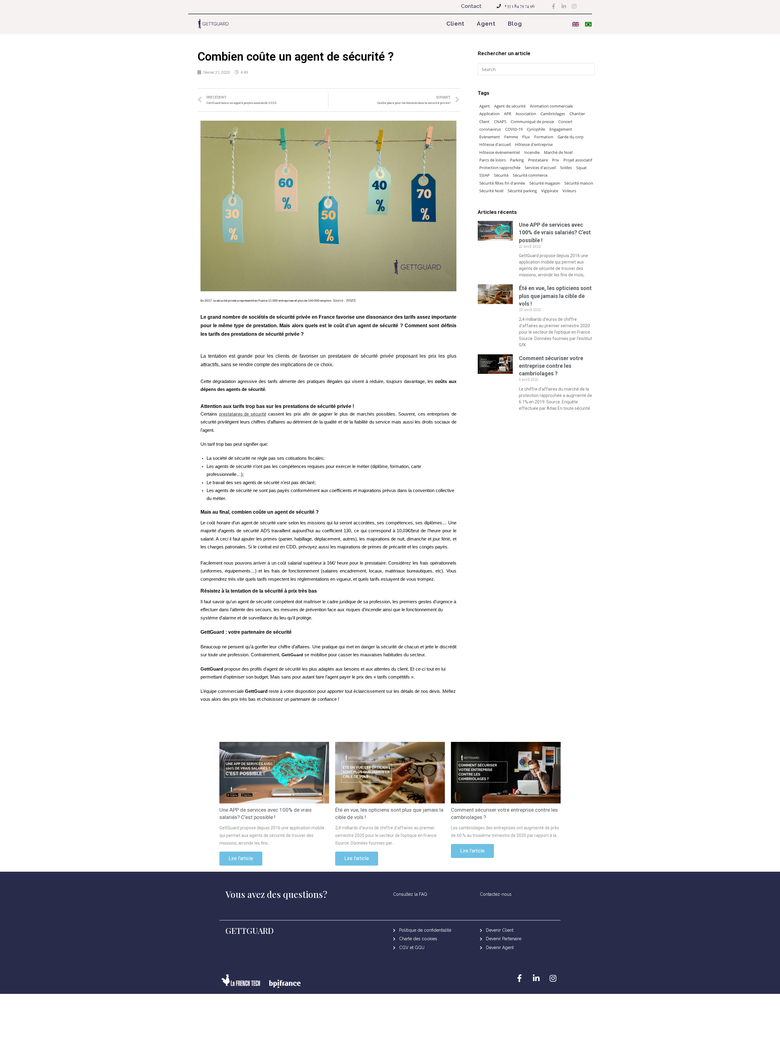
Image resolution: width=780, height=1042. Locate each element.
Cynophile (536, 129)
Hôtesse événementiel (499, 152)
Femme (511, 137)
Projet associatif (577, 160)
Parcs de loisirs (492, 160)
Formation (543, 137)
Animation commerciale (551, 106)
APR (507, 113)
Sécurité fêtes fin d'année (502, 183)
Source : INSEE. (345, 300)
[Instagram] (574, 6)
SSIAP (484, 175)
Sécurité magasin (544, 183)
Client (455, 23)
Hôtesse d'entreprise (534, 144)
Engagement (560, 129)
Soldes (566, 167)
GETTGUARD (249, 930)
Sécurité (501, 175)
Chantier (577, 113)
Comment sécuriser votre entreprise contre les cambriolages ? (551, 366)
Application (489, 113)
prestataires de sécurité (242, 414)
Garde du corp (570, 137)
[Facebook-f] (553, 6)
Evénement (489, 137)
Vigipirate (549, 190)
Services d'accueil (540, 167)
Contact (471, 6)
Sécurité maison (578, 183)
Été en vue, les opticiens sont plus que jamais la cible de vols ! (555, 296)
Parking (517, 160)
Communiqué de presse (532, 121)
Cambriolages (553, 113)
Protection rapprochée (499, 167)
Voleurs (569, 190)
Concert (565, 121)
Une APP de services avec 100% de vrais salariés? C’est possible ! (555, 232)
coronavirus (490, 129)
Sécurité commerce (530, 175)
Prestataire (538, 160)
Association (526, 113)
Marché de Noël (558, 152)
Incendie (532, 152)
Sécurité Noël (491, 190)
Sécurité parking (522, 190)
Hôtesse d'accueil (495, 144)
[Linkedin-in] (564, 6)
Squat (581, 167)
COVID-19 (514, 129)
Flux (526, 137)
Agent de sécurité (510, 106)
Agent (486, 23)
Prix (555, 160)
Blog (515, 23)
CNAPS (500, 121)
